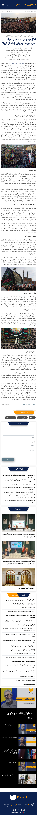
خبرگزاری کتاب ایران (18, 63)
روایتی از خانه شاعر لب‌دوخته (26, 588)
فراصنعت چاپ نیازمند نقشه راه (9, 725)
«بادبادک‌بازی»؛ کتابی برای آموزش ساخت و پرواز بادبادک (20, 657)
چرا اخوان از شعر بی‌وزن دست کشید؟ (9, 738)
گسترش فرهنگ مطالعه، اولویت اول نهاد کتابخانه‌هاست (21, 611)
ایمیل (33, 442)
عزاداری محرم (22, 417)
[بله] (15, 810)
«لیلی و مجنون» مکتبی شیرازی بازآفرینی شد (23, 604)
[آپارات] (24, 810)
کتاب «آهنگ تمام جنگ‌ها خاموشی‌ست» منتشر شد (20, 495)
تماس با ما (25, 805)
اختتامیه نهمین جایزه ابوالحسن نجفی (9, 776)
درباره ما (19, 805)
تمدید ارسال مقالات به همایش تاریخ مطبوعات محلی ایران (20, 621)
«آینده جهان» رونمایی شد (28, 608)
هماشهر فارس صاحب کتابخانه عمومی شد (24, 654)
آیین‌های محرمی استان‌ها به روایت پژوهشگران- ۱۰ (18, 36)
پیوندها (14, 805)
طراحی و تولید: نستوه (16, 812)
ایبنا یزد (32, 417)
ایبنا (26, 6)
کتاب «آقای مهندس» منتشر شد (25, 498)
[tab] (23, 595)
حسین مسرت (10, 417)
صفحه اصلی (33, 11)
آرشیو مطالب (32, 805)
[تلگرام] (21, 810)
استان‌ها (27, 11)
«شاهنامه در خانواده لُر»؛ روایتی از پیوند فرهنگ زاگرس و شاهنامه (19, 481)
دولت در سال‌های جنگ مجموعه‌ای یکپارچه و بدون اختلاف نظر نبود (19, 672)
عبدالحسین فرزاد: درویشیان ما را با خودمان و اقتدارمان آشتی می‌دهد (17, 488)
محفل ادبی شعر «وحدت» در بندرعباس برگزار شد (22, 646)
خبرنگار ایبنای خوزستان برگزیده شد (26, 625)
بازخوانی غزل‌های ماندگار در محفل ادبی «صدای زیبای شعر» (18, 492)
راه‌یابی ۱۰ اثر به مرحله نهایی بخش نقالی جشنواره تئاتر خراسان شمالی (19, 635)
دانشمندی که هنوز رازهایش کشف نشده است (23, 661)
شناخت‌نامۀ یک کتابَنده (29, 684)
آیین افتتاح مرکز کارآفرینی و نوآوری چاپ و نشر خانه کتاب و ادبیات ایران (9, 752)
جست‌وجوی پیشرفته (6, 805)
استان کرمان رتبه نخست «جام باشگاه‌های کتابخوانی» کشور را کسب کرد (20, 616)
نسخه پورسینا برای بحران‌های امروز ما (25, 680)
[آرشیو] (13, 810)
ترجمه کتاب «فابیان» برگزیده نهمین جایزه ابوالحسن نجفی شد (18, 501)
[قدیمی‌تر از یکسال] (18, 523)
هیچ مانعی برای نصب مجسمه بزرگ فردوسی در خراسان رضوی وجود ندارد (17, 476)
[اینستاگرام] (18, 810)
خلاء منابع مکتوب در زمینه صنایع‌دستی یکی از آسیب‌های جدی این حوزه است (18, 535)
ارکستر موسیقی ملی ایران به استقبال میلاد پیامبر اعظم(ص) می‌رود (20, 666)
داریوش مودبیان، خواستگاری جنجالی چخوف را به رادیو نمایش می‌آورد (19, 641)
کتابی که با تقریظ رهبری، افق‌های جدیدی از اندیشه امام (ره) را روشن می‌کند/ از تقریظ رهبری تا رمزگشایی (19, 562)
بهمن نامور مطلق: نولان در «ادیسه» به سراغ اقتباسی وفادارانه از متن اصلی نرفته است (19, 630)
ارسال (8, 459)
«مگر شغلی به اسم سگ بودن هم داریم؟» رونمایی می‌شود (20, 600)
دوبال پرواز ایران (13, 762)
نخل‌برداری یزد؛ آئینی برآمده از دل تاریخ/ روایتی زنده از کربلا (18, 41)
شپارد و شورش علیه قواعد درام (27, 677)
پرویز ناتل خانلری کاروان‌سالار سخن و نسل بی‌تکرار (20, 485)
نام (34, 433)
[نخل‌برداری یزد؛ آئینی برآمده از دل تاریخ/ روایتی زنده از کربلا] (18, 23)
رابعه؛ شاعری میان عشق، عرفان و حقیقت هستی (23, 650)
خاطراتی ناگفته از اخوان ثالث (19, 715)
